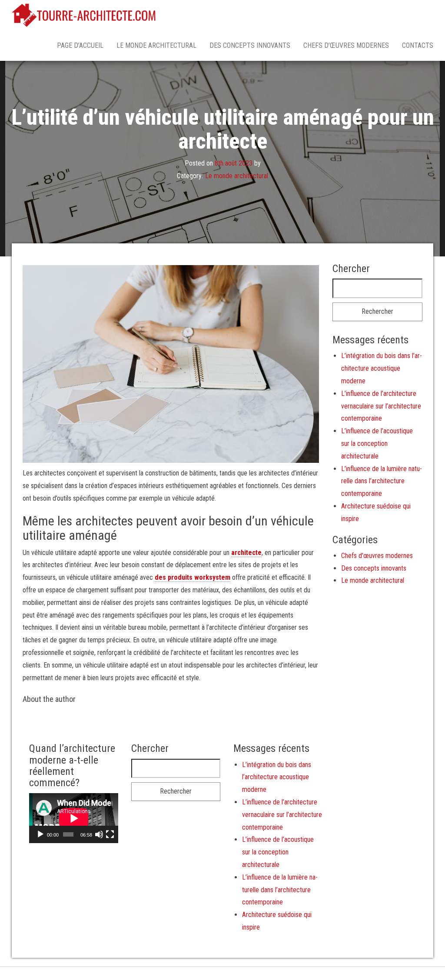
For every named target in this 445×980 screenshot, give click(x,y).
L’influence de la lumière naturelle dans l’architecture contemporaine (381, 481)
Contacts (417, 45)
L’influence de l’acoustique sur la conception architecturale (377, 443)
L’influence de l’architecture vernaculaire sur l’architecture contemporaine (381, 406)
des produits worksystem (192, 577)
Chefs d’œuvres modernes (346, 45)
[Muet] (99, 834)
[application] (73, 818)
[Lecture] (40, 834)
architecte (246, 552)
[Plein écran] (110, 834)
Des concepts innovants (249, 45)
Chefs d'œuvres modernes (377, 555)
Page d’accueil (80, 45)
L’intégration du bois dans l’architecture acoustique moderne (381, 368)
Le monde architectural (156, 45)
